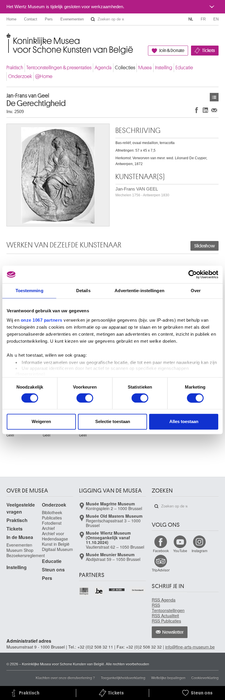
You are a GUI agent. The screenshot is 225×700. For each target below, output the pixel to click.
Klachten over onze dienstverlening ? (65, 677)
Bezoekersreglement (25, 555)
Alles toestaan (183, 421)
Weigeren (41, 421)
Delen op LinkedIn (205, 110)
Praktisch (14, 67)
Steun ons (53, 569)
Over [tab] (196, 290)
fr (203, 19)
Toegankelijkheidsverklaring (123, 677)
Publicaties (52, 517)
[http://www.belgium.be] (99, 591)
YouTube (180, 550)
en (216, 19)
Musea (145, 67)
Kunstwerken (214, 97)
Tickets (208, 50)
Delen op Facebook (196, 110)
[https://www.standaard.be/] (138, 590)
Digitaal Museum (57, 549)
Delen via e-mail (214, 110)
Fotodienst (52, 523)
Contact (30, 19)
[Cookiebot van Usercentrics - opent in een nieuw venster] (192, 274)
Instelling (163, 67)
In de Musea (19, 537)
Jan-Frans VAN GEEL (142, 191)
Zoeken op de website (92, 19)
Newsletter (173, 632)
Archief (48, 528)
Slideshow (204, 246)
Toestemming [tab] (29, 290)
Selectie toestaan (112, 421)
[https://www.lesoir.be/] (117, 589)
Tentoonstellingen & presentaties (58, 67)
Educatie (184, 67)
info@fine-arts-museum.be (190, 647)
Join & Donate (171, 50)
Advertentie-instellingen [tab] (139, 290)
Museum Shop (19, 550)
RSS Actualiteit (165, 615)
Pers (49, 19)
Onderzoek (20, 76)
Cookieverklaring (205, 677)
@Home (43, 76)
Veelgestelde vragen (20, 508)
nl (190, 19)
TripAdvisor (161, 569)
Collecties (125, 67)
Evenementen (72, 19)
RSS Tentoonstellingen (168, 607)
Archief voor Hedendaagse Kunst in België (55, 539)
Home (11, 19)
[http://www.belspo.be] (84, 591)
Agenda (103, 67)
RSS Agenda (163, 599)
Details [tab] (83, 290)
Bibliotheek (52, 512)
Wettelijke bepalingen (168, 677)
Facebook (161, 550)
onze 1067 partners (41, 320)
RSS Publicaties (166, 620)
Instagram (199, 550)
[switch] (84, 398)
